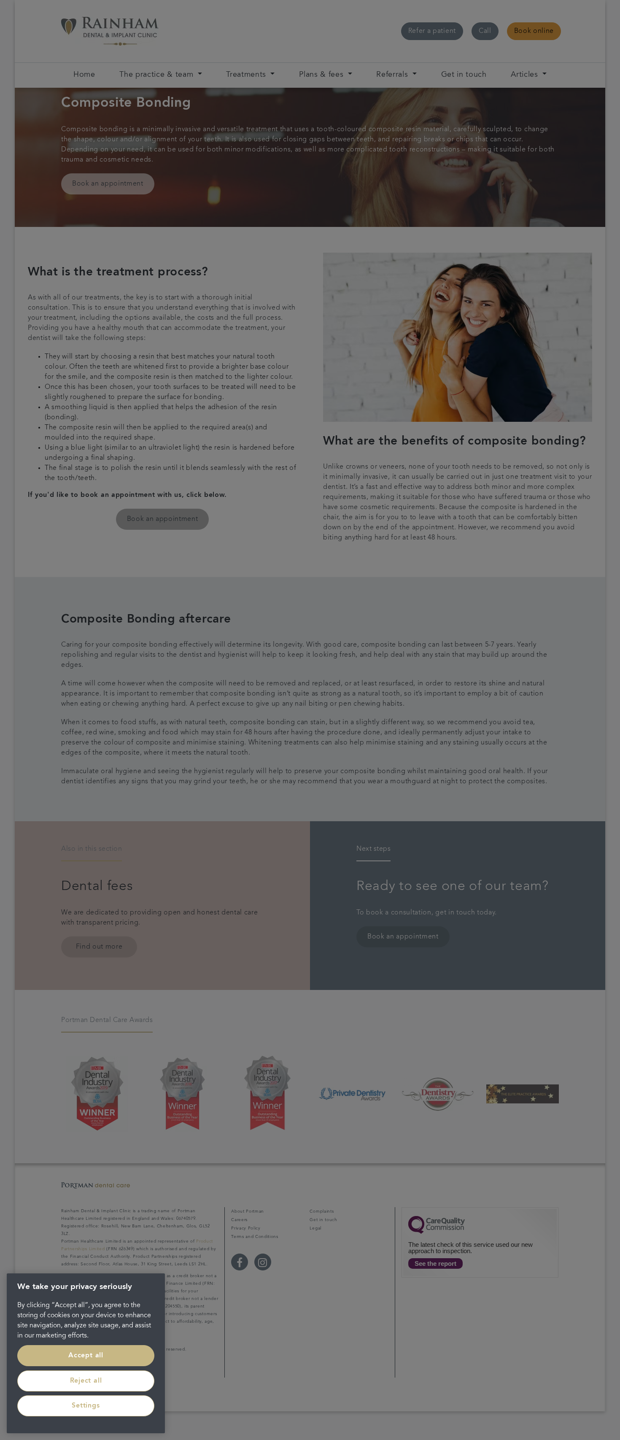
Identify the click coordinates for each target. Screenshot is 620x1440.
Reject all (86, 1381)
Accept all (85, 1355)
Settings (86, 1405)
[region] (86, 1353)
